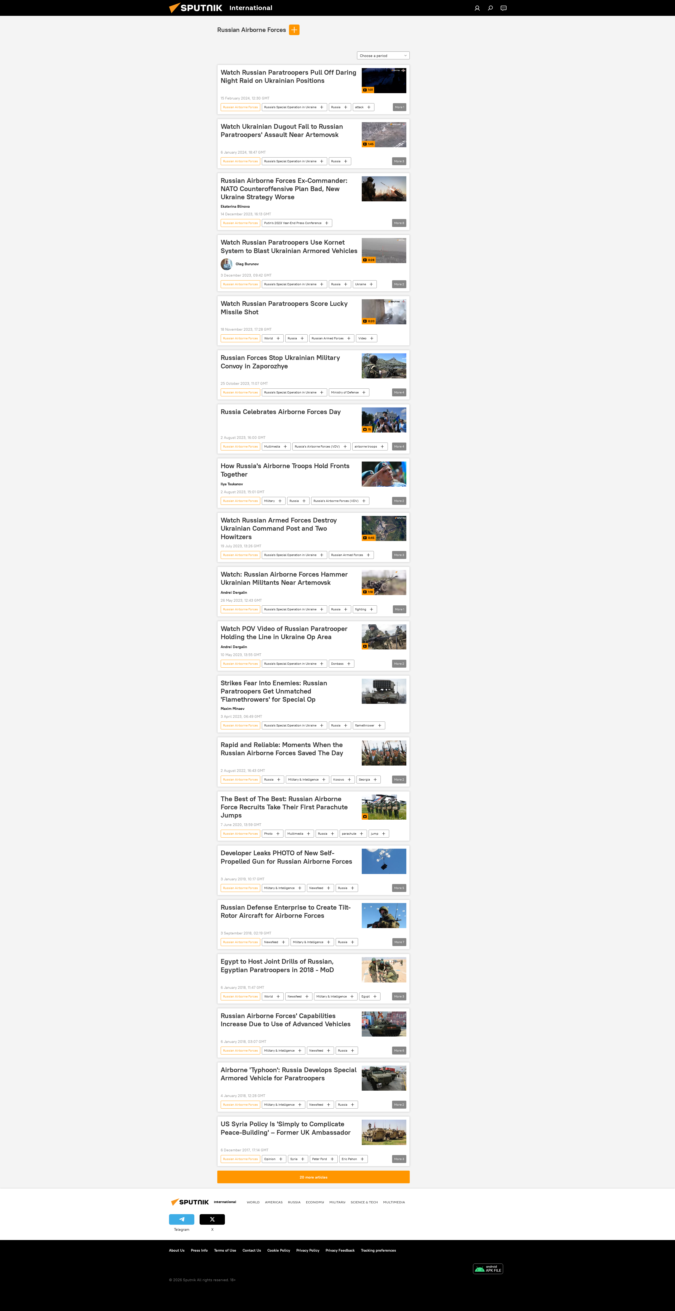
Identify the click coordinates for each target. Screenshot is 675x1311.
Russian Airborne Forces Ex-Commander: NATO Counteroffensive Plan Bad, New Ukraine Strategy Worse (284, 188)
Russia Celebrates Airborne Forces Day (281, 411)
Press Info (199, 1250)
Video (362, 338)
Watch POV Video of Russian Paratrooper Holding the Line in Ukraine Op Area (284, 632)
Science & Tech (364, 1202)
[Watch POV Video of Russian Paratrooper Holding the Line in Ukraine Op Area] (384, 636)
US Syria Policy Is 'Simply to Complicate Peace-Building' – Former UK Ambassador (286, 1128)
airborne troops (366, 446)
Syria (293, 1159)
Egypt (365, 996)
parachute (349, 833)
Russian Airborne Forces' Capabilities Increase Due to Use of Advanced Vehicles (286, 1019)
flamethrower (364, 725)
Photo (268, 833)
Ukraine (360, 284)
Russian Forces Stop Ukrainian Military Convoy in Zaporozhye (280, 361)
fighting (360, 609)
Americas (274, 1202)
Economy (315, 1202)
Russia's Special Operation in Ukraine (290, 107)
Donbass (337, 664)
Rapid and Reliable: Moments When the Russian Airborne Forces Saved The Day (282, 748)
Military (269, 501)
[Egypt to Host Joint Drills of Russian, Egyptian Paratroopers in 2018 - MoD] (384, 969)
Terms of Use (225, 1250)
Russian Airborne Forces (251, 30)
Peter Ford (319, 1159)
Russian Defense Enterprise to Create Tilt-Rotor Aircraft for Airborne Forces (286, 911)
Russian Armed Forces (328, 338)
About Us (177, 1250)
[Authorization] (477, 8)
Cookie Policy (278, 1250)
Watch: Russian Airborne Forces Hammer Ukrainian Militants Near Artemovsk (284, 578)
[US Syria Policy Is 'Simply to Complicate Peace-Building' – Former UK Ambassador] (384, 1132)
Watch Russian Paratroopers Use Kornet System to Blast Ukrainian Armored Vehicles (289, 246)
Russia (335, 107)
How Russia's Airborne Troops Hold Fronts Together (285, 470)
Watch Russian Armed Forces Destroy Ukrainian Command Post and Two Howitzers (279, 528)
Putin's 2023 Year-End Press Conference (292, 223)
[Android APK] (488, 1269)
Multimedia (272, 446)
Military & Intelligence (303, 779)
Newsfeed (316, 888)
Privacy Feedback (340, 1250)
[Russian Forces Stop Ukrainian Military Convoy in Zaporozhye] (384, 365)
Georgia (364, 779)
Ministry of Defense (345, 392)
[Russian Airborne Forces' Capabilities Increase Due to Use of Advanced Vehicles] (384, 1024)
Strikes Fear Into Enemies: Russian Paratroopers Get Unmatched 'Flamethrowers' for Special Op (274, 691)
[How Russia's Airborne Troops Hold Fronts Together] (384, 474)
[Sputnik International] (197, 14)
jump (374, 833)
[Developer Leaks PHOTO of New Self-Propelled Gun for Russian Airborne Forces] (384, 861)
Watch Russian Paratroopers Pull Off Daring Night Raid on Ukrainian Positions (288, 76)
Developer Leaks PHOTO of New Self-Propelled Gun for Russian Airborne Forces (286, 857)
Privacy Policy (307, 1250)
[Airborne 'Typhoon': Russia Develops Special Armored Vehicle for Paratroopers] (384, 1078)
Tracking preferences (378, 1250)
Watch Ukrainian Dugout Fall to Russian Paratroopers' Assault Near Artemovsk (282, 130)
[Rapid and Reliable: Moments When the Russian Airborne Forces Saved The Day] (384, 753)
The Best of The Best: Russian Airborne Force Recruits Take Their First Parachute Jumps (284, 807)
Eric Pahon (349, 1159)
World (268, 338)
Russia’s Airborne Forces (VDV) (317, 446)
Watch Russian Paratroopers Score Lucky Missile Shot (284, 307)
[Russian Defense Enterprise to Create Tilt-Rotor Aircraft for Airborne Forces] (384, 915)
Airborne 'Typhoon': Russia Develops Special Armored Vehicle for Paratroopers (288, 1074)
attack (359, 107)
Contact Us (252, 1250)
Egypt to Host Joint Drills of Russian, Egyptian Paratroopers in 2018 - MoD (277, 965)
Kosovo (338, 779)
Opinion (270, 1159)
